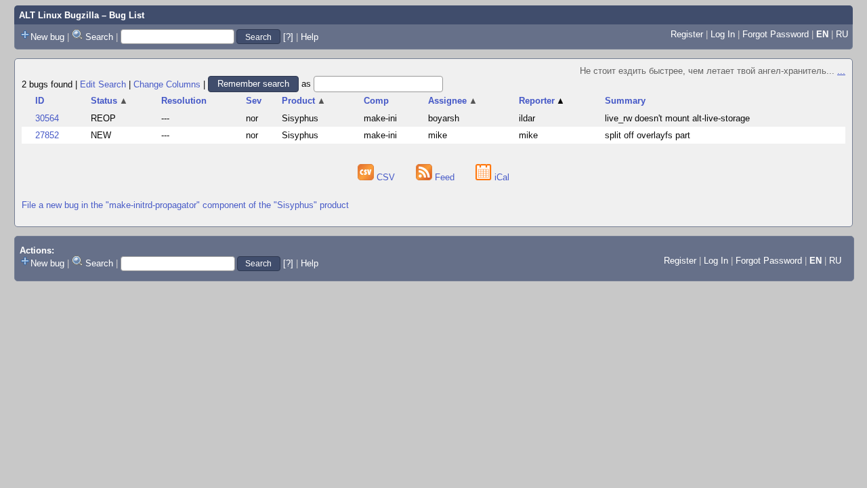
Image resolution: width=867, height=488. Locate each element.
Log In (723, 34)
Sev (253, 101)
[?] (288, 37)
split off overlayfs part (647, 135)
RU (842, 34)
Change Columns (166, 84)
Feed (444, 177)
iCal (500, 177)
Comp (376, 101)
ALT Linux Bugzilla (59, 15)
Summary (625, 101)
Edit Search (103, 84)
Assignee (453, 101)
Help (309, 37)
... (841, 71)
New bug (47, 37)
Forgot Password (775, 34)
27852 (47, 135)
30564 (47, 118)
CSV (386, 177)
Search (99, 37)
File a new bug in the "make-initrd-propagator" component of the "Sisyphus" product (185, 205)
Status (109, 101)
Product (304, 101)
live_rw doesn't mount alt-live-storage (677, 118)
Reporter (542, 101)
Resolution (184, 101)
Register (687, 34)
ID (39, 101)
